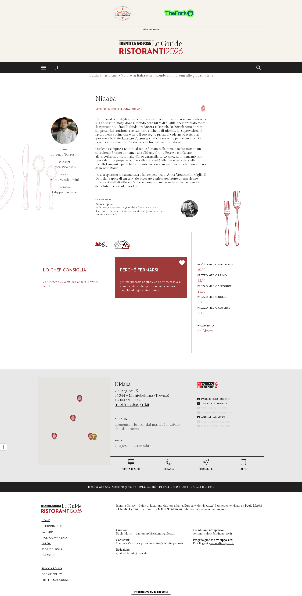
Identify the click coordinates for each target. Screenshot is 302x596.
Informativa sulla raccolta (151, 591)
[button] (43, 67)
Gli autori (49, 555)
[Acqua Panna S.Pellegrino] (122, 13)
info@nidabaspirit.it (132, 404)
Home (46, 520)
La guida (47, 532)
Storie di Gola (52, 549)
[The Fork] (179, 13)
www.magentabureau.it (211, 509)
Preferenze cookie (55, 580)
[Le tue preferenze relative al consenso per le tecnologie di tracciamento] (3, 447)
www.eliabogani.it (222, 543)
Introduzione (52, 526)
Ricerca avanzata (54, 538)
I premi (46, 543)
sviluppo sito (224, 540)
